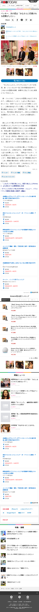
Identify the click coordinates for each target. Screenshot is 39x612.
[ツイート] (12, 20)
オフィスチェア (15, 300)
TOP (19, 593)
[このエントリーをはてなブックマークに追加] (31, 20)
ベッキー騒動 (16, 172)
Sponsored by (27, 292)
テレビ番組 (27, 172)
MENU (32, 1)
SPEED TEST (19, 5)
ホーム (4, 5)
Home (11, 598)
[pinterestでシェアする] (26, 20)
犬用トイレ (33, 300)
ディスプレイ (24, 300)
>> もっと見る (33, 358)
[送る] (22, 20)
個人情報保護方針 (27, 601)
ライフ (35, 5)
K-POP (29, 513)
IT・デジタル (12, 5)
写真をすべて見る (20, 80)
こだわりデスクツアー (26, 509)
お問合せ (10, 601)
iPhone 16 (15, 509)
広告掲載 (15, 601)
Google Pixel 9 (11, 513)
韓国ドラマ (21, 513)
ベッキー (5, 172)
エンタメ (27, 5)
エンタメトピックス (8, 177)
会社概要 (20, 601)
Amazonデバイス (5, 300)
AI (3, 513)
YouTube (27, 598)
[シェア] (17, 20)
